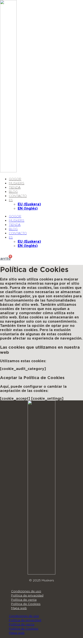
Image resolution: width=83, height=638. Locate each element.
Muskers (16, 183)
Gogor (15, 179)
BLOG (13, 191)
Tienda (15, 187)
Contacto (18, 196)
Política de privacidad (27, 595)
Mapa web (19, 608)
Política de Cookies (26, 604)
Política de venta (24, 599)
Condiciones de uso (26, 591)
